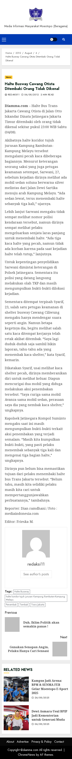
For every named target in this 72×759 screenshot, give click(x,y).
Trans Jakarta (37, 604)
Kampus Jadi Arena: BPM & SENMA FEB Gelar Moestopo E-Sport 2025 (16, 689)
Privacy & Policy (41, 742)
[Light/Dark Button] (53, 39)
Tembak (24, 604)
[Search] (63, 39)
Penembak (11, 604)
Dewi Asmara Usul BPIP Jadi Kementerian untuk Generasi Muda (16, 717)
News (8, 77)
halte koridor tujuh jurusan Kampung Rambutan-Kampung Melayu (35, 598)
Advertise (23, 742)
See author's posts (36, 574)
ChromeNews (26, 755)
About (10, 742)
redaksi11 (13, 94)
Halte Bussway (21, 591)
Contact (59, 742)
